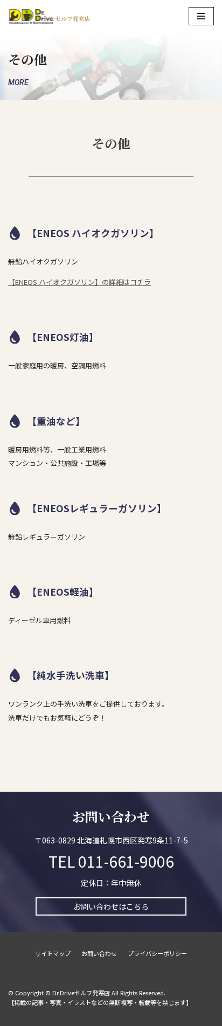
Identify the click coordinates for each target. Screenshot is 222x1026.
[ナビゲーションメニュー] (201, 16)
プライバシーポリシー (157, 953)
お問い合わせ (99, 953)
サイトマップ (53, 953)
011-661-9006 (126, 861)
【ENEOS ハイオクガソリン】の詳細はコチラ (79, 282)
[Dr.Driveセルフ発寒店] (49, 16)
